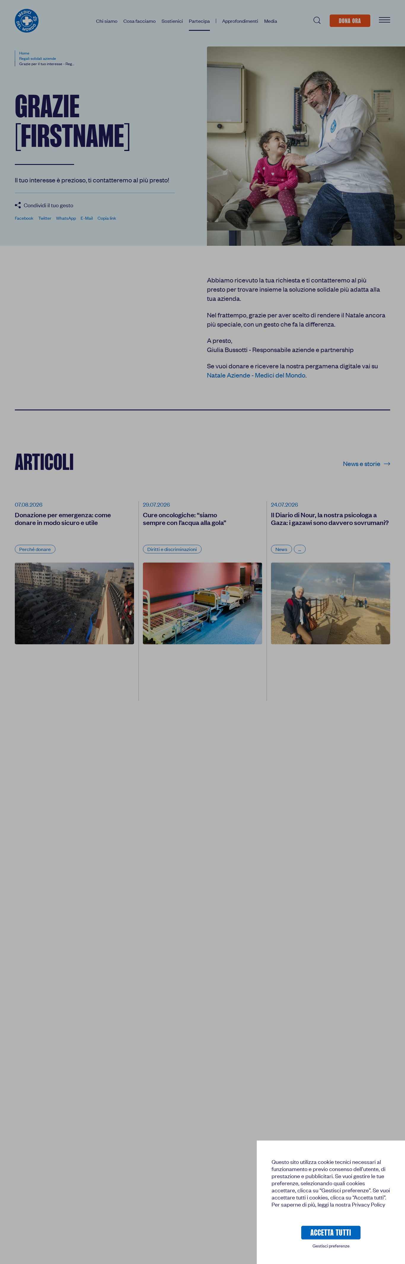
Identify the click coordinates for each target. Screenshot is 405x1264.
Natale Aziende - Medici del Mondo (256, 375)
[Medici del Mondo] (27, 21)
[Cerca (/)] (316, 20)
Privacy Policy (368, 1204)
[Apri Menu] (384, 20)
